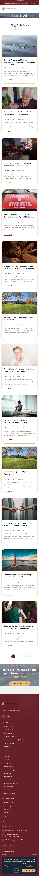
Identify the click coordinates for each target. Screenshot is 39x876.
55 (25, 656)
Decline (16, 870)
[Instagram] (34, 3)
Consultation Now (19, 683)
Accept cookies (28, 870)
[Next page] (30, 656)
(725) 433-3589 (17, 3)
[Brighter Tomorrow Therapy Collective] (10, 8)
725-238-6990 (20, 1)
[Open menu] (36, 9)
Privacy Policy (29, 866)
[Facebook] (31, 3)
